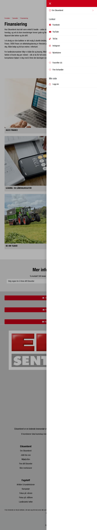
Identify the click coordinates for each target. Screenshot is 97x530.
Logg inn (56, 84)
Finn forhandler (58, 70)
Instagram (56, 46)
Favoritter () (57, 63)
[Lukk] (50, 3)
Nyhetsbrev (57, 53)
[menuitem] (71, 10)
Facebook (56, 25)
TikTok (55, 39)
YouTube (56, 32)
